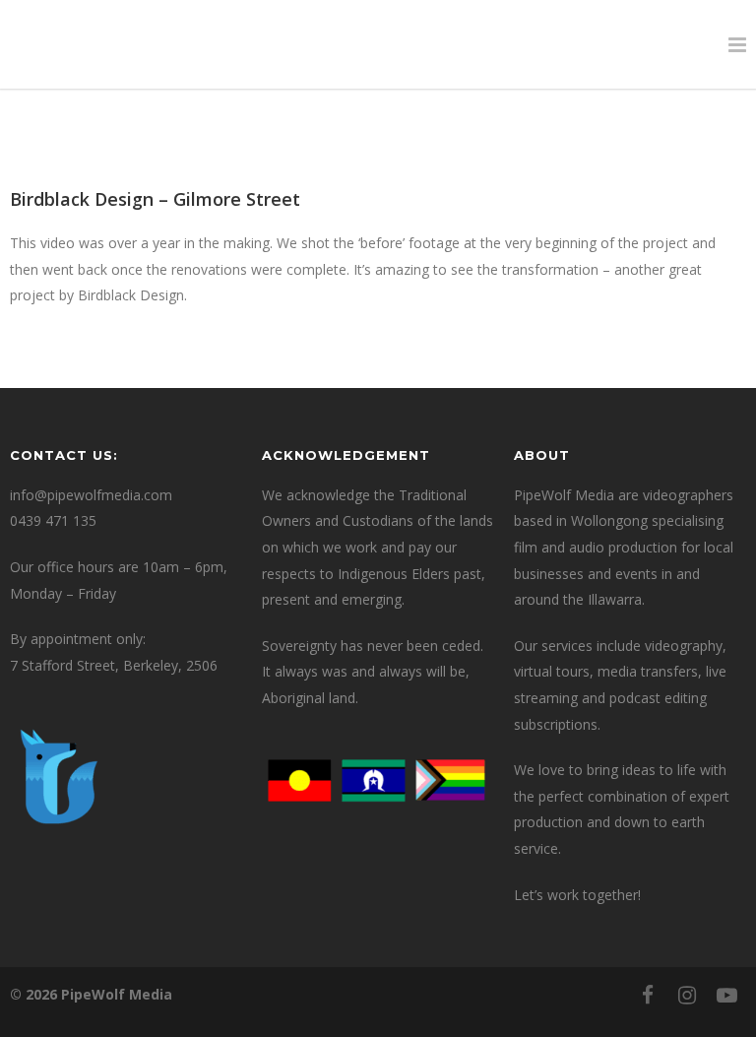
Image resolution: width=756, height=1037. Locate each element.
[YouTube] (726, 994)
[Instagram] (687, 994)
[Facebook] (647, 994)
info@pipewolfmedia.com (91, 495)
